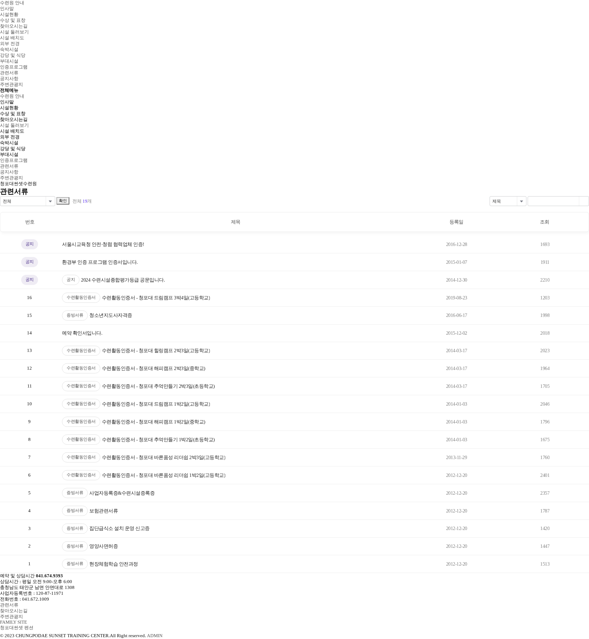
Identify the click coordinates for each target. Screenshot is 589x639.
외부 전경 (10, 136)
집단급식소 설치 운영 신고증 (119, 528)
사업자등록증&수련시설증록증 (122, 493)
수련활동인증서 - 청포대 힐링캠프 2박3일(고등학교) (156, 350)
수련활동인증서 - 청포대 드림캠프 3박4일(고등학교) (156, 297)
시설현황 (9, 107)
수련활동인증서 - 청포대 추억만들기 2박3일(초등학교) (158, 386)
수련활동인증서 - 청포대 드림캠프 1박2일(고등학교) (156, 404)
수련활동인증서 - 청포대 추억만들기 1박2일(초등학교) (158, 439)
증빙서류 (75, 315)
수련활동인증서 (81, 297)
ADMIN (155, 635)
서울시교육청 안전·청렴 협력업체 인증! (103, 244)
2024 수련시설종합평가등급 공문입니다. (123, 279)
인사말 (7, 101)
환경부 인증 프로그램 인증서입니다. (100, 262)
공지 (71, 279)
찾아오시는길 (14, 119)
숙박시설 (9, 142)
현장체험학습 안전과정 (113, 564)
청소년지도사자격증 (110, 315)
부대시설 (9, 154)
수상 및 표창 (12, 113)
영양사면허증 (103, 546)
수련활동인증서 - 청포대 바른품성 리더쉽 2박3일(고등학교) (163, 457)
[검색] (584, 201)
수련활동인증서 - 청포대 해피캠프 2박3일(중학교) (153, 368)
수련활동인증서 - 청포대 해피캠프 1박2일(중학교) (153, 421)
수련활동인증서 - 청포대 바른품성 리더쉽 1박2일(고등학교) (163, 475)
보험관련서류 (103, 510)
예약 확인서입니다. (82, 333)
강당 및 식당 (12, 148)
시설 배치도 (12, 131)
